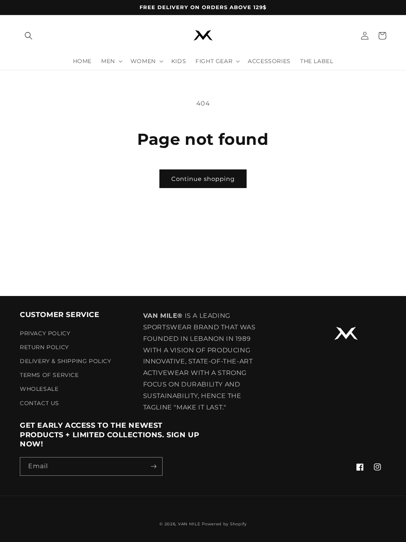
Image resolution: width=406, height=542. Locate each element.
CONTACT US (39, 403)
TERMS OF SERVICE (49, 375)
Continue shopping (203, 179)
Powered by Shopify (224, 524)
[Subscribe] (153, 466)
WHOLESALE (39, 388)
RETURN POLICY (44, 347)
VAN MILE (189, 524)
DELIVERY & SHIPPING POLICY (65, 361)
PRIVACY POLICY (45, 333)
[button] (28, 35)
